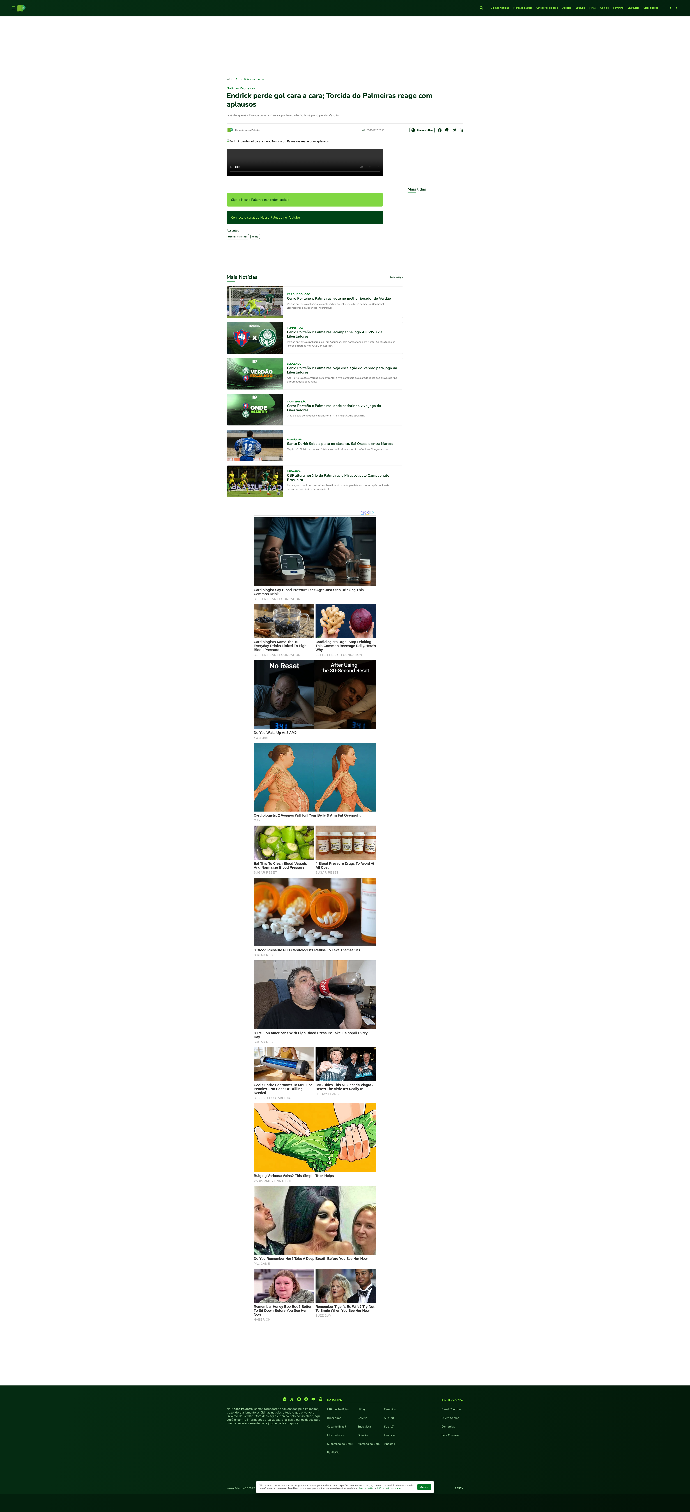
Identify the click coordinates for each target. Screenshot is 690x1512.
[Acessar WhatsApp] (284, 1399)
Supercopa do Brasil (340, 1444)
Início (230, 79)
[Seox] (459, 1488)
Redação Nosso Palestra (247, 130)
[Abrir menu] (13, 7)
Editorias (334, 1400)
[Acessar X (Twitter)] (292, 1399)
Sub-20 (389, 1418)
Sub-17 (389, 1427)
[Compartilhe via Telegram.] (454, 130)
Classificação (650, 7)
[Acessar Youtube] (313, 1399)
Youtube (580, 7)
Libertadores (335, 1435)
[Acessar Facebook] (306, 1399)
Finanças (389, 1435)
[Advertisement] (345, 46)
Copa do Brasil (336, 1427)
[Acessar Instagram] (299, 1399)
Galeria (362, 1418)
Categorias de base (547, 7)
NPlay (592, 7)
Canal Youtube (451, 1409)
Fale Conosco (450, 1435)
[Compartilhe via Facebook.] (440, 130)
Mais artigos (396, 277)
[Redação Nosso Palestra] (230, 130)
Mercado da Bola (522, 7)
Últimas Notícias (500, 7)
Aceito (424, 1487)
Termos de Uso (367, 1488)
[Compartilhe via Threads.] (447, 130)
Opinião (604, 7)
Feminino (618, 7)
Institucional (452, 1400)
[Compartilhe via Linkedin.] (461, 130)
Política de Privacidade (389, 1488)
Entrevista (633, 7)
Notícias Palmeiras (252, 79)
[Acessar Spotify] (320, 1399)
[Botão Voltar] (670, 8)
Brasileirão (334, 1418)
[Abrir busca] (481, 8)
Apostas (566, 7)
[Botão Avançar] (676, 8)
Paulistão (333, 1452)
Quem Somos (450, 1418)
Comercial (448, 1427)
